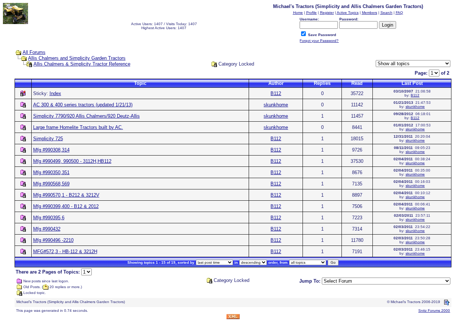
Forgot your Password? (319, 41)
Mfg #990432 (46, 229)
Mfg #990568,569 (51, 183)
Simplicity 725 (48, 138)
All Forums (34, 52)
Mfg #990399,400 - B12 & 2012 (66, 206)
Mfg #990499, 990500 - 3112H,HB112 (72, 161)
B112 (275, 93)
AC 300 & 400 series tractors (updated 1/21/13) (83, 104)
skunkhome (276, 104)
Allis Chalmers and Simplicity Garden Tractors (77, 58)
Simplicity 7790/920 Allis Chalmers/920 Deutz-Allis (86, 116)
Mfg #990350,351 (51, 172)
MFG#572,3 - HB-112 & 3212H (65, 251)
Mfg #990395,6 (48, 217)
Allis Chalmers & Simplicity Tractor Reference (81, 64)
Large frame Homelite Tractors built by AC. (78, 127)
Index (55, 93)
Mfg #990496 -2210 (53, 240)
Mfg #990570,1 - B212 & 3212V (66, 195)
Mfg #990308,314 (51, 150)
